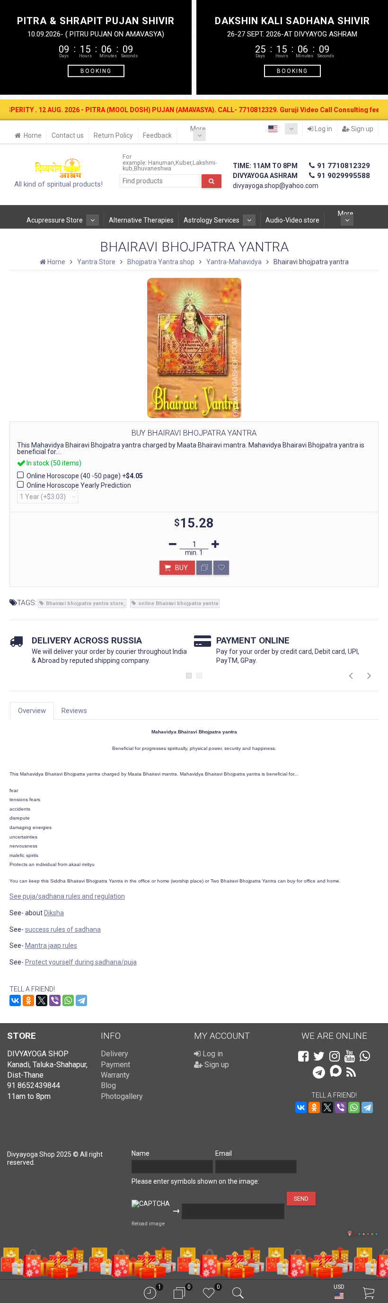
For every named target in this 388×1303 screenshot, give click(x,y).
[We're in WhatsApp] (365, 1056)
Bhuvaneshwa (152, 168)
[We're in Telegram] (319, 1072)
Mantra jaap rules (51, 945)
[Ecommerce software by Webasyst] (366, 1233)
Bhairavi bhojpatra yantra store (84, 603)
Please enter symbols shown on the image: (195, 1181)
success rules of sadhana (63, 929)
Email (223, 1153)
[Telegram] (81, 1000)
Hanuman (161, 162)
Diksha (54, 913)
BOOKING (96, 70)
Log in (322, 129)
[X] (41, 1000)
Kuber (183, 162)
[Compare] (204, 568)
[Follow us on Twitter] (319, 1056)
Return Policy (113, 135)
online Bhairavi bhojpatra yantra (178, 603)
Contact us (68, 135)
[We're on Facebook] (303, 1056)
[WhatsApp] (68, 1000)
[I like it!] (221, 568)
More (198, 129)
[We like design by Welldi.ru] (349, 1234)
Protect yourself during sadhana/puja (81, 962)
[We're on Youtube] (349, 1056)
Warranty (115, 1075)
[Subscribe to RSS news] (351, 1072)
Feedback (157, 135)
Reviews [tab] (74, 710)
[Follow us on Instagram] (334, 1056)
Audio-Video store (292, 220)
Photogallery (122, 1096)
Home (33, 135)
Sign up (361, 129)
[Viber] (55, 1000)
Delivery (114, 1053)
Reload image (148, 1224)
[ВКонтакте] (15, 1000)
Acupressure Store (54, 220)
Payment (115, 1064)
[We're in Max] (336, 1072)
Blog (108, 1085)
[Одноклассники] (28, 1000)
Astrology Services (211, 220)
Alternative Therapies (141, 220)
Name (141, 1153)
